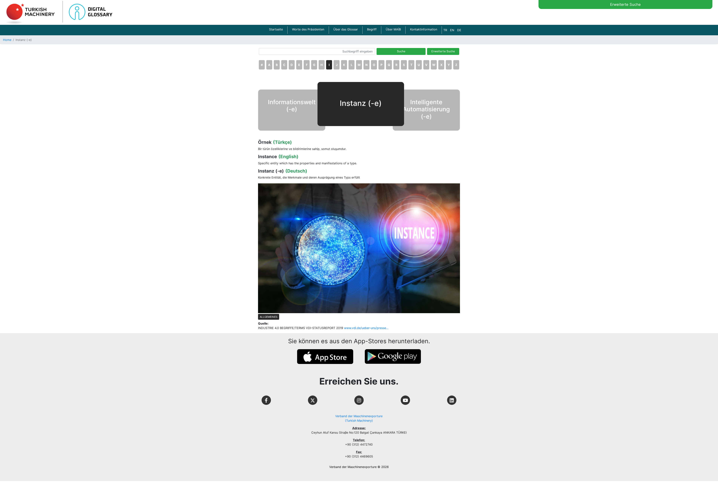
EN (452, 30)
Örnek (264, 142)
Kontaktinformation (423, 29)
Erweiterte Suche (625, 4)
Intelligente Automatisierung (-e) (426, 109)
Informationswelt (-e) (292, 105)
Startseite (276, 29)
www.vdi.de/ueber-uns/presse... (366, 328)
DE (459, 30)
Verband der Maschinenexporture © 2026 (359, 467)
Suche (401, 51)
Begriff (372, 29)
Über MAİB (393, 29)
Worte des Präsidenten (308, 29)
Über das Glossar (345, 29)
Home (7, 40)
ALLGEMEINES (268, 316)
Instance (267, 156)
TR (445, 30)
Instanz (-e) (271, 171)
